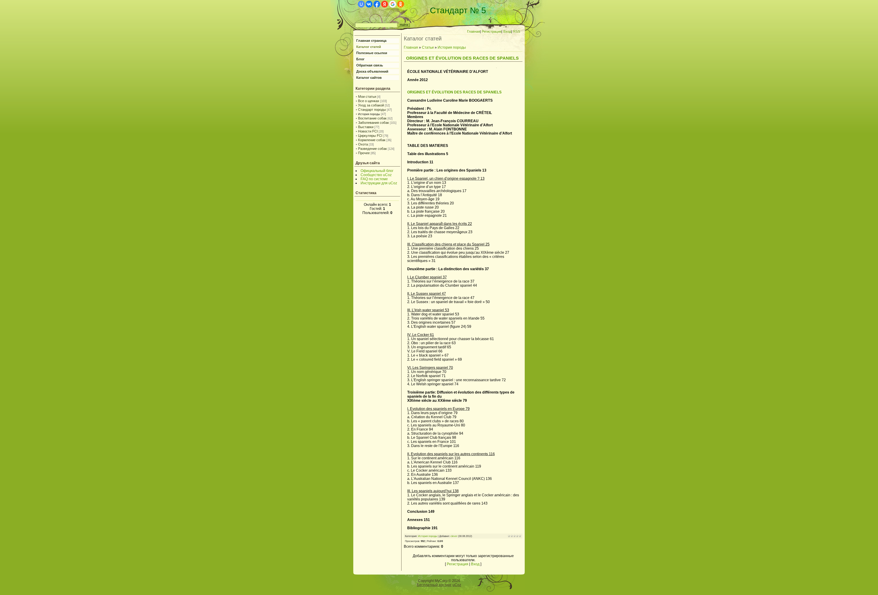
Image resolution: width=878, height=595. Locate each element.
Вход (475, 564)
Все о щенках (368, 101)
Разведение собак (372, 149)
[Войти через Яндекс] (384, 4)
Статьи (428, 47)
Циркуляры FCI (370, 136)
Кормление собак (371, 140)
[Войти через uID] (361, 4)
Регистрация (457, 564)
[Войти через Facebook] (376, 4)
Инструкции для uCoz (379, 183)
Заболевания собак (373, 122)
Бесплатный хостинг (434, 585)
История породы (369, 114)
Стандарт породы (372, 109)
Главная (411, 47)
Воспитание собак (372, 118)
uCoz (456, 585)
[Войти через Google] (392, 4)
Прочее (364, 153)
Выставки (365, 127)
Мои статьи (367, 96)
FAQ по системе (374, 179)
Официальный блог (377, 171)
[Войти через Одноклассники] (400, 4)
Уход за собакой (371, 105)
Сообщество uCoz (376, 175)
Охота (363, 144)
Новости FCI (368, 131)
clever (453, 536)
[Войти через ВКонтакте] (369, 4)
